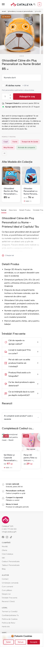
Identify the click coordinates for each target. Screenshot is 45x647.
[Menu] (5, 4)
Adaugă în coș (27, 96)
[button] (39, 4)
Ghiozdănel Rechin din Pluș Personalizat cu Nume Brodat (11, 191)
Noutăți (5, 546)
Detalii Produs (24, 210)
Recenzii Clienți (8, 601)
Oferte (4, 550)
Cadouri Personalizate (11, 561)
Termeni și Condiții (10, 611)
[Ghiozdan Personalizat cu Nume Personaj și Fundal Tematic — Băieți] (31, 176)
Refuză (20, 642)
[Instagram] (8, 537)
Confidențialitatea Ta (10, 615)
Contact (5, 579)
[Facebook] (4, 537)
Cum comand (7, 587)
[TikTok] (12, 537)
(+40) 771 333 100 (9, 529)
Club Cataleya (7, 554)
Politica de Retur (8, 623)
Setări (8, 642)
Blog (3, 569)
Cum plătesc (7, 590)
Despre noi (6, 594)
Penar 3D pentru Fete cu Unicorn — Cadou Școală (30, 458)
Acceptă (33, 642)
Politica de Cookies (10, 619)
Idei (3, 558)
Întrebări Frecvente (9, 598)
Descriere (13, 210)
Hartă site (6, 627)
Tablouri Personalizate (11, 565)
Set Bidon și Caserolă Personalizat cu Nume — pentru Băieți (11, 458)
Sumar (3, 210)
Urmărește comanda (10, 583)
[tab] (4, 210)
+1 (4, 153)
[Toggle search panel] (34, 4)
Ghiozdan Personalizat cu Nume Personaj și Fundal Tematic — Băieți (30, 191)
